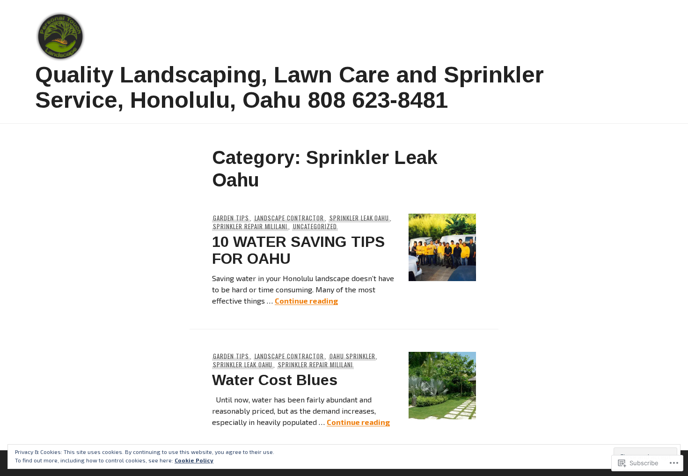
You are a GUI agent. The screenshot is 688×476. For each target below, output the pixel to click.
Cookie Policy (194, 460)
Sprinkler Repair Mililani (250, 226)
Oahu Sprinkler (352, 356)
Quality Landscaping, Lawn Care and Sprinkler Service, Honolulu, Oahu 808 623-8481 (289, 87)
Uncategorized (315, 226)
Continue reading (306, 300)
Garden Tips (231, 218)
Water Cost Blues (274, 380)
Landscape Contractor (289, 218)
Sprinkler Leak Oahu (359, 218)
